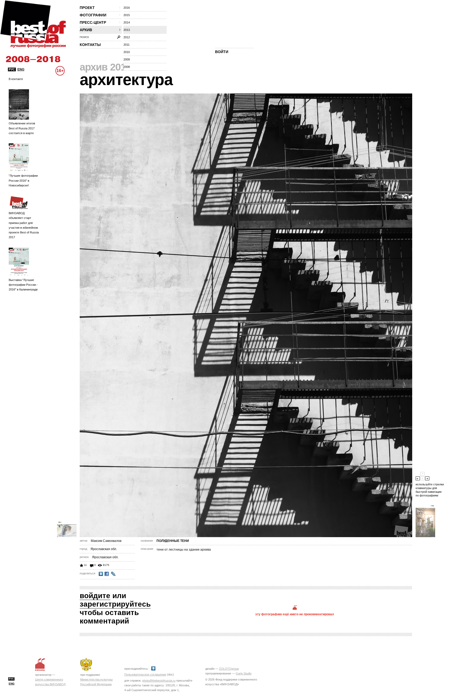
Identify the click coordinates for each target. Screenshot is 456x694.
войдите (95, 596)
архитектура (126, 79)
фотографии (93, 15)
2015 (127, 15)
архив (86, 30)
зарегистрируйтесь (115, 604)
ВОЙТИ (221, 52)
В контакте (16, 79)
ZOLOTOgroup (229, 668)
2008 (127, 66)
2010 (127, 52)
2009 (127, 59)
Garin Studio (243, 673)
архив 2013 (105, 67)
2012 (127, 37)
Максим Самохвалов (106, 541)
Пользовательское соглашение (145, 674)
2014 (127, 22)
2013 (127, 29)
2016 (127, 7)
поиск (84, 37)
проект (87, 8)
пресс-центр (93, 22)
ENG (20, 69)
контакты (90, 45)
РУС (12, 69)
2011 (127, 44)
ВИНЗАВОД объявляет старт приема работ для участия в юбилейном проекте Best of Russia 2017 (24, 225)
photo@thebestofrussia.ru (158, 680)
